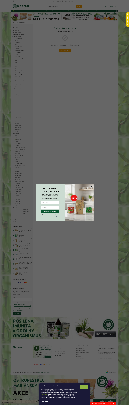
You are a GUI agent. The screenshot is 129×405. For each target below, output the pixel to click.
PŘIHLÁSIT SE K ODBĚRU (50, 211)
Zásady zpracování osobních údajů (50, 217)
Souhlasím (84, 387)
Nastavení (45, 401)
